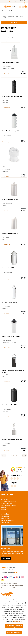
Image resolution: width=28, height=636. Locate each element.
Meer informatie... (18, 621)
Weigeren (19, 626)
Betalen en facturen (6, 503)
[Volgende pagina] (23, 455)
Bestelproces (4, 499)
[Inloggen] (23, 6)
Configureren (10, 626)
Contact (3, 510)
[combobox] (12, 10)
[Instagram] (11, 478)
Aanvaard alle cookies (14, 632)
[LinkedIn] (18, 478)
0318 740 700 (5, 523)
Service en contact (7, 495)
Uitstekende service (10, 572)
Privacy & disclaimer (6, 585)
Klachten (3, 507)
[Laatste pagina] (25, 455)
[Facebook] (15, 478)
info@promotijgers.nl (7, 521)
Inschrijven (6, 558)
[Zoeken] (25, 10)
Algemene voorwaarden (17, 585)
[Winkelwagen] (25, 6)
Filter (15, 22)
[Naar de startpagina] (9, 6)
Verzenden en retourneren (8, 505)
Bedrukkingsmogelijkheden (8, 501)
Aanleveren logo (5, 497)
